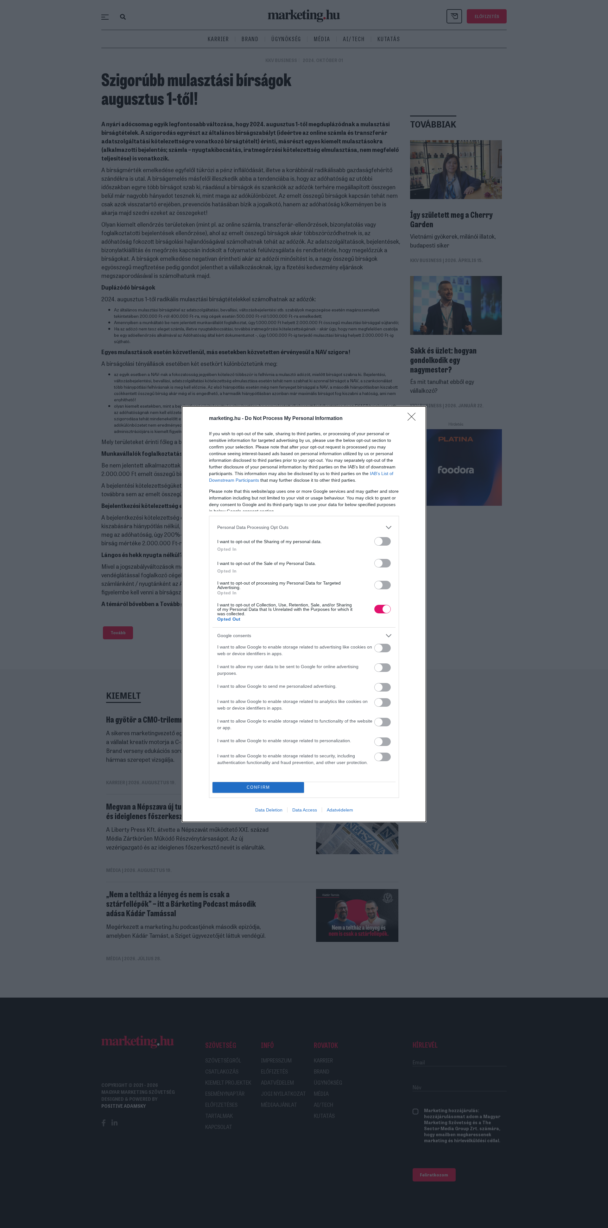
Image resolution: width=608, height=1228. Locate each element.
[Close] (414, 419)
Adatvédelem (340, 809)
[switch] (382, 541)
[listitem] (304, 527)
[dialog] (304, 614)
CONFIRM (258, 787)
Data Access (304, 809)
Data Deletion (268, 809)
